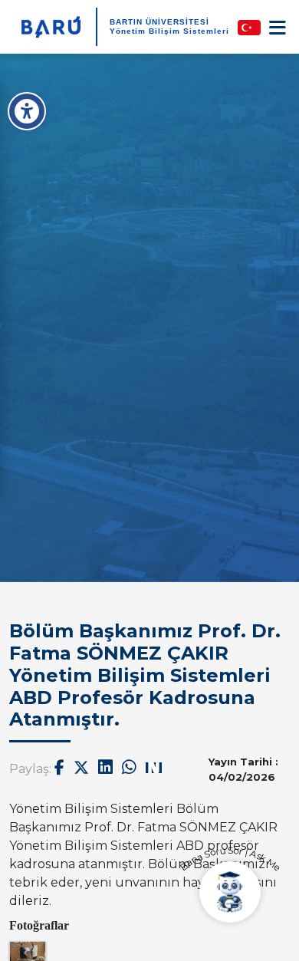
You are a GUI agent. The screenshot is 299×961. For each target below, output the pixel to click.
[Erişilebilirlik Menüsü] (27, 111)
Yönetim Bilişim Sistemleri (169, 31)
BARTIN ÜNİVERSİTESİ (159, 22)
